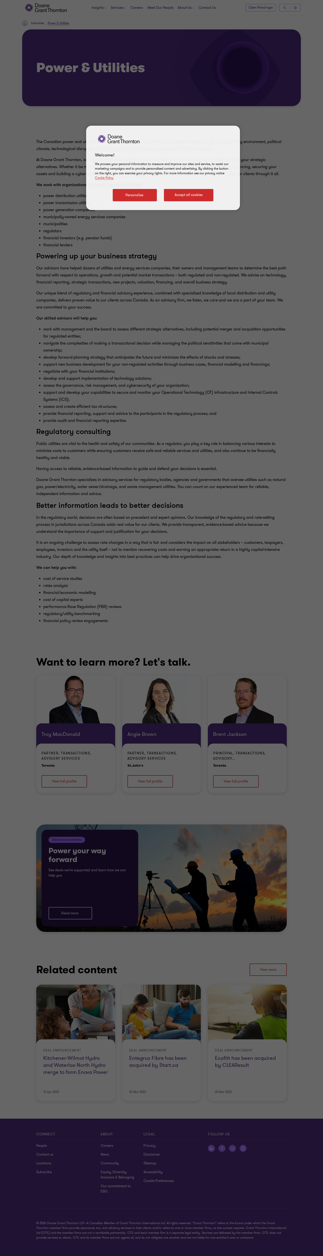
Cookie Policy (104, 178)
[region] (163, 168)
